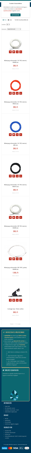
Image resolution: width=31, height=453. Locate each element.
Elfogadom (15, 15)
